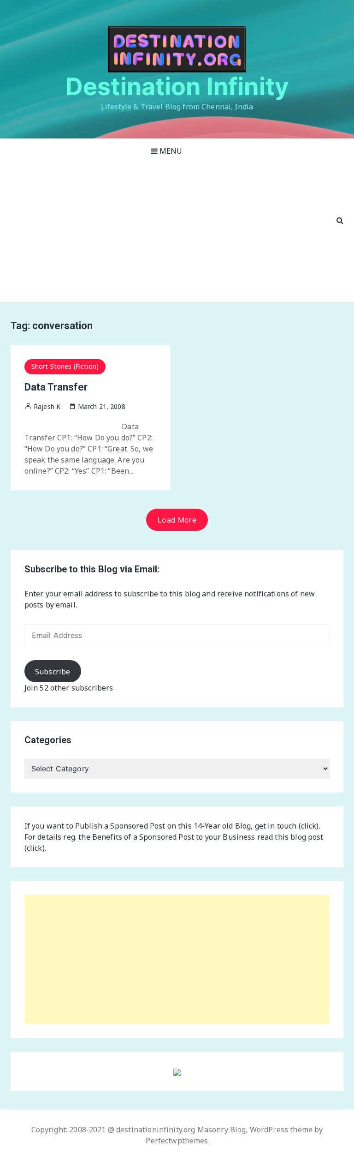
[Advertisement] (167, 232)
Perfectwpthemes (177, 1141)
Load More (177, 519)
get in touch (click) (287, 826)
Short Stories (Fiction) (65, 366)
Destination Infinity (177, 86)
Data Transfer (56, 387)
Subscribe (52, 672)
